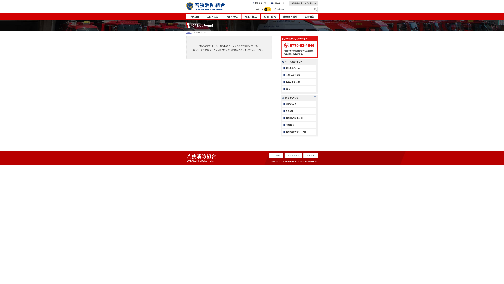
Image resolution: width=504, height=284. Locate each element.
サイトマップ (293, 155)
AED (288, 89)
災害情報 (309, 16)
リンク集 (276, 155)
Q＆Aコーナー (292, 111)
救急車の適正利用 (294, 118)
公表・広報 (270, 16)
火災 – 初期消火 (293, 75)
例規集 (289, 124)
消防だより (291, 104)
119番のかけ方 (293, 68)
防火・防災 (212, 16)
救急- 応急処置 (293, 82)
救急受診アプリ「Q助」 (297, 132)
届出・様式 (251, 16)
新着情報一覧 (260, 3)
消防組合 (194, 16)
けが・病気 (232, 16)
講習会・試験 (290, 16)
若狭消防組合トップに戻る (302, 3)
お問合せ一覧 (278, 3)
